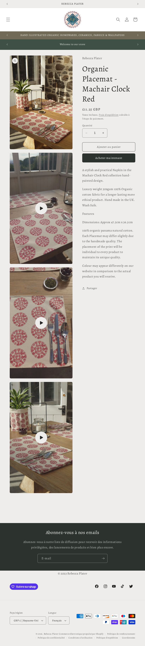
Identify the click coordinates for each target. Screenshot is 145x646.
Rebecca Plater (51, 633)
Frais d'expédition (108, 114)
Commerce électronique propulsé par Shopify (81, 633)
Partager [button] (92, 288)
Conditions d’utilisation (80, 637)
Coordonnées (128, 637)
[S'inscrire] (103, 558)
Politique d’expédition (107, 637)
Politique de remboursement (121, 633)
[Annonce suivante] (138, 4)
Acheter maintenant (108, 158)
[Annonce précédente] (7, 4)
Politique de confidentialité (51, 637)
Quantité (87, 125)
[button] (8, 19)
